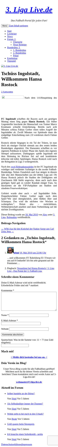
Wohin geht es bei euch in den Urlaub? (25, 414)
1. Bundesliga (19, 50)
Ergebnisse (12, 58)
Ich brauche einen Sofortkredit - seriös (25, 434)
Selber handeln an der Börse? (21, 393)
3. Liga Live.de (29, 9)
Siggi (14, 398)
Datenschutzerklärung (11, 444)
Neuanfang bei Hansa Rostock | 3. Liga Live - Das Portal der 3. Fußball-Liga (30, 269)
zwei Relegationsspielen (22, 166)
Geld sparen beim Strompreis (20, 424)
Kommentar (7, 290)
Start (9, 31)
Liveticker (12, 33)
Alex (45, 214)
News (10, 36)
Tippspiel (11, 61)
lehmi (16, 252)
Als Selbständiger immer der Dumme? (25, 403)
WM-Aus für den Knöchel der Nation (20, 229)
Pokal (15, 55)
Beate (14, 419)
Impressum (27, 444)
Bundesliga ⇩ (13, 47)
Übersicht (17, 42)
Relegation (12, 217)
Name (5, 315)
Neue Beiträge (20, 44)
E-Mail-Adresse (9, 320)
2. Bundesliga (19, 53)
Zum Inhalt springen (18, 25)
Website (5, 329)
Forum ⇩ (11, 39)
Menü (4, 26)
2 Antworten (7, 92)
